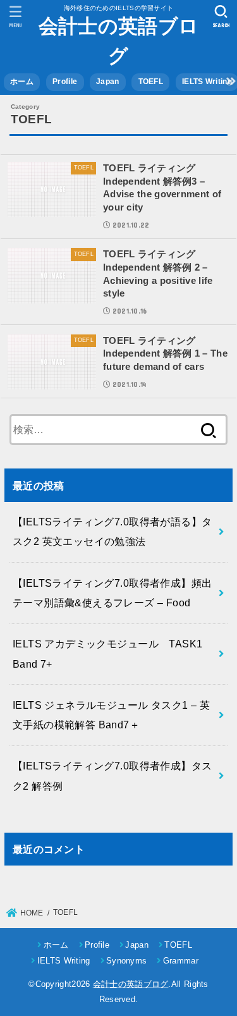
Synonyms (126, 960)
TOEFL (151, 81)
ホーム (21, 81)
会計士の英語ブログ (131, 984)
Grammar (180, 960)
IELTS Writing (63, 960)
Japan (107, 81)
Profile (64, 81)
